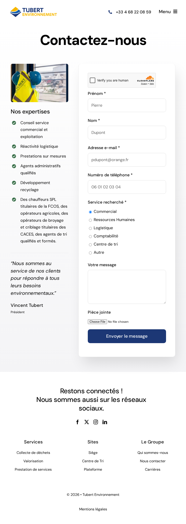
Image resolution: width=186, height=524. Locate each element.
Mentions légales (93, 509)
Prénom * (97, 93)
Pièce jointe (99, 312)
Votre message (102, 265)
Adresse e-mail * (104, 147)
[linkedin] (105, 422)
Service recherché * (107, 202)
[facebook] (77, 422)
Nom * (94, 120)
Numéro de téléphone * (110, 175)
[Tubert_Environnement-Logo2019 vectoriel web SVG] (33, 6)
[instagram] (95, 422)
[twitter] (86, 422)
